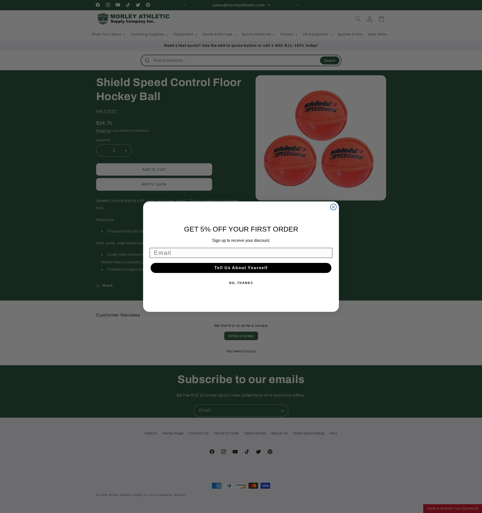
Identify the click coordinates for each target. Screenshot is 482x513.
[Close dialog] (333, 207)
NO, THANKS (241, 283)
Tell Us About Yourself (241, 268)
